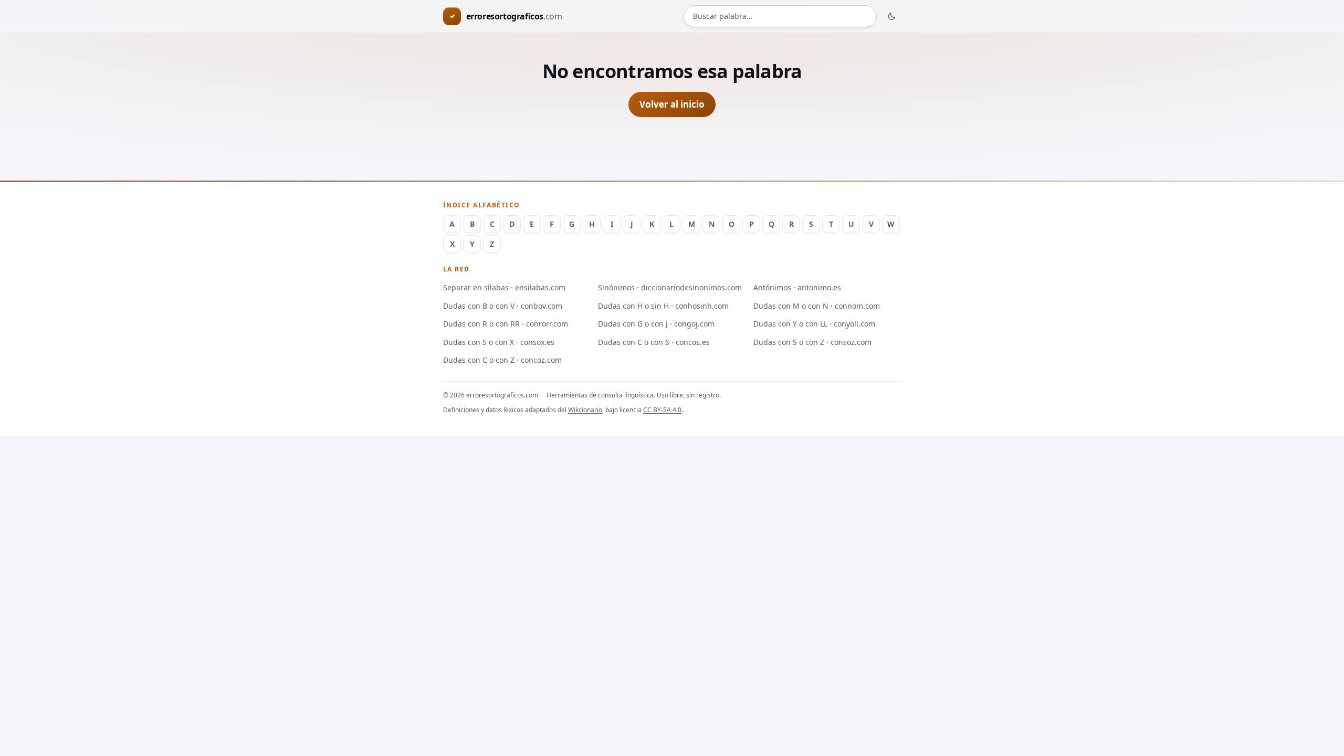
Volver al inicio (672, 104)
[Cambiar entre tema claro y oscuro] (892, 16)
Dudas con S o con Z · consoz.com (812, 342)
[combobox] (780, 16)
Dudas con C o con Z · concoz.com (502, 360)
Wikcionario (585, 409)
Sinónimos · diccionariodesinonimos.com (670, 287)
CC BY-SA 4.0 (662, 409)
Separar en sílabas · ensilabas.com (504, 287)
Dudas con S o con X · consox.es (498, 342)
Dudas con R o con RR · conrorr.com (505, 324)
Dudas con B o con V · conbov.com (502, 306)
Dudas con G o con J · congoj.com (656, 324)
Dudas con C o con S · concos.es (654, 342)
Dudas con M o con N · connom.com (816, 306)
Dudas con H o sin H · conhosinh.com (663, 306)
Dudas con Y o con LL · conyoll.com (814, 324)
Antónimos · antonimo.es (797, 287)
